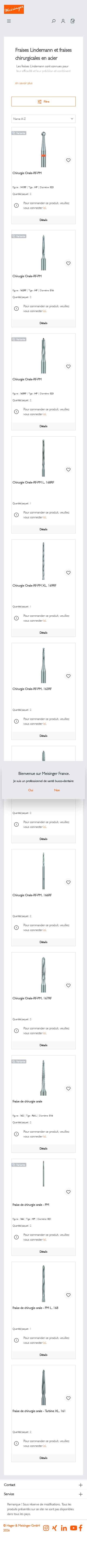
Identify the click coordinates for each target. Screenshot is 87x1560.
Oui (30, 790)
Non (57, 790)
